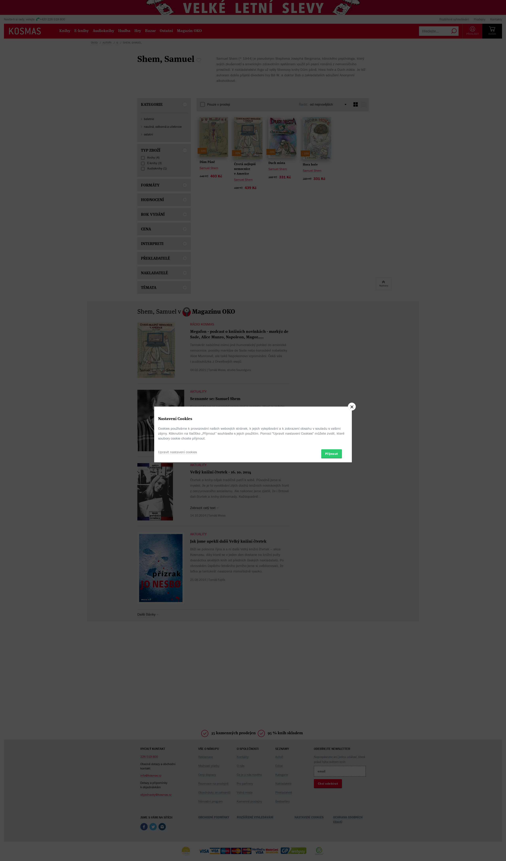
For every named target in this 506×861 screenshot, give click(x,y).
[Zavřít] (352, 407)
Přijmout (331, 454)
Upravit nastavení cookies (177, 452)
